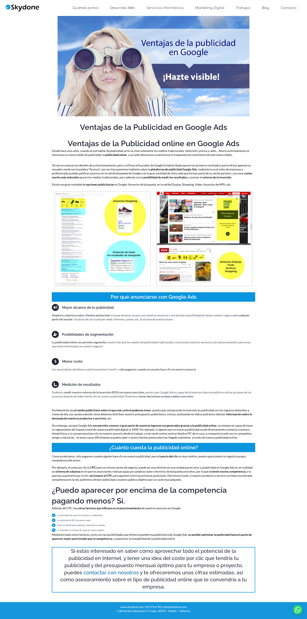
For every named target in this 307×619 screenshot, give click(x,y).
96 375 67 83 (153, 607)
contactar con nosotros (111, 572)
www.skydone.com (132, 607)
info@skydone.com (175, 607)
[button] (298, 610)
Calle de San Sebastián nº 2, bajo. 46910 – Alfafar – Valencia (153, 611)
